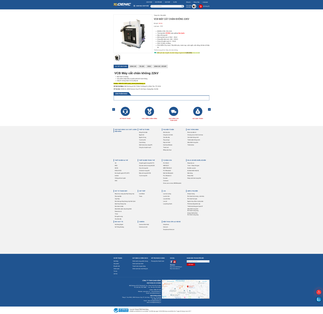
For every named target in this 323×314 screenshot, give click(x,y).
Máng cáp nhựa (167, 150)
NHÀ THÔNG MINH (193, 129)
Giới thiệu (116, 261)
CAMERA (141, 221)
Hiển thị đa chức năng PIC (145, 145)
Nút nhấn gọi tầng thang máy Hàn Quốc (125, 201)
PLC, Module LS (167, 175)
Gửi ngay (190, 264)
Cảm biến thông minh (193, 137)
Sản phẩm (149, 2)
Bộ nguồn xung (119, 216)
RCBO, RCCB (118, 170)
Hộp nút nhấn (166, 142)
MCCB (116, 168)
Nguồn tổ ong (142, 137)
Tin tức (115, 271)
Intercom (165, 227)
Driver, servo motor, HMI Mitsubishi (172, 183)
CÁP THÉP (142, 191)
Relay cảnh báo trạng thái (194, 178)
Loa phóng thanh (167, 203)
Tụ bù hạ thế (142, 140)
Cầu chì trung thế (143, 168)
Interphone (166, 224)
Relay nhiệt (190, 175)
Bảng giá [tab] (133, 66)
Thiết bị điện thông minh (193, 140)
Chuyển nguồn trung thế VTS (146, 163)
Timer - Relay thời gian (193, 165)
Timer (116, 214)
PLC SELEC (166, 163)
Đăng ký (188, 2)
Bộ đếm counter (191, 168)
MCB (116, 165)
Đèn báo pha (166, 132)
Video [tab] (149, 66)
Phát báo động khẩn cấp (193, 203)
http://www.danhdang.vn (176, 266)
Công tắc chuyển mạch (145, 147)
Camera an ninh (143, 227)
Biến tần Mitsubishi (168, 173)
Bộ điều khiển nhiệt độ (193, 170)
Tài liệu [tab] (141, 66)
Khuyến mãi (158, 2)
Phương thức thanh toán (157, 261)
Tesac (140, 196)
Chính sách (116, 268)
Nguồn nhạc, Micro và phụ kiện (195, 201)
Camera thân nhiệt (144, 224)
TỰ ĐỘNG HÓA (167, 160)
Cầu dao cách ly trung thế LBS (147, 165)
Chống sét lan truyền (120, 178)
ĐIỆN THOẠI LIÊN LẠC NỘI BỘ (172, 221)
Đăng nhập (196, 2)
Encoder (165, 178)
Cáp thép (117, 198)
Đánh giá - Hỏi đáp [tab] (160, 66)
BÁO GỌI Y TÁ (119, 221)
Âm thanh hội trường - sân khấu (195, 196)
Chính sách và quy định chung (140, 261)
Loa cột (165, 201)
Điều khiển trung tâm (192, 142)
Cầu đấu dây (166, 137)
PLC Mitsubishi (167, 170)
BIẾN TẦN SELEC (167, 168)
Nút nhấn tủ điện (119, 206)
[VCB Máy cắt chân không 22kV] (117, 57)
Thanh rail (165, 147)
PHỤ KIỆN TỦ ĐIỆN (168, 129)
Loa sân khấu (166, 198)
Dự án (175, 2)
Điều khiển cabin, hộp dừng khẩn (123, 209)
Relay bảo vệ (190, 163)
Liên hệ (160, 23)
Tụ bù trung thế (143, 175)
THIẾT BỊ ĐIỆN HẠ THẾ (121, 160)
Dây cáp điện (118, 196)
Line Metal (142, 193)
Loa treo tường (167, 193)
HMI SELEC (166, 165)
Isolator (117, 175)
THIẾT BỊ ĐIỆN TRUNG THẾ (147, 160)
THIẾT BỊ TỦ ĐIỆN (144, 129)
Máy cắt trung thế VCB (145, 173)
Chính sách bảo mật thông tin (140, 268)
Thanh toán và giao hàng (139, 266)
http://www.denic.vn (175, 268)
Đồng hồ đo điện (143, 132)
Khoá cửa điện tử (191, 132)
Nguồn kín (141, 135)
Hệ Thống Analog (119, 227)
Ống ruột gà (166, 140)
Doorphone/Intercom (168, 229)
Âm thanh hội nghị (192, 198)
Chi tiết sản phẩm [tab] (121, 66)
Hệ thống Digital (119, 224)
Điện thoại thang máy (120, 203)
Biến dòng (190, 173)
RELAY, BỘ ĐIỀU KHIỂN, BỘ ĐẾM (196, 160)
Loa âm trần (166, 196)
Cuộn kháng (142, 142)
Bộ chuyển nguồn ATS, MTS (122, 173)
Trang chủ (156, 15)
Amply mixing (191, 193)
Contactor (165, 180)
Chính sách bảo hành (137, 263)
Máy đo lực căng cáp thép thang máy (124, 193)
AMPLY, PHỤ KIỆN (192, 191)
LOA (164, 191)
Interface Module (167, 145)
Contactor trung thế (144, 170)
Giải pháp (167, 2)
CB (115, 163)
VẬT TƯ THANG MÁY (121, 191)
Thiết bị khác (190, 145)
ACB (116, 180)
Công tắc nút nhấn (168, 135)
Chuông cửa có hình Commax (195, 135)
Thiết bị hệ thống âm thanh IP (195, 206)
